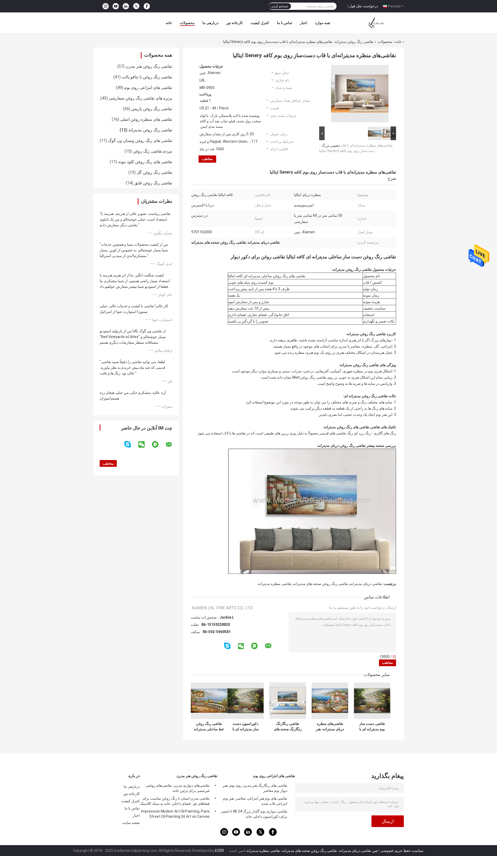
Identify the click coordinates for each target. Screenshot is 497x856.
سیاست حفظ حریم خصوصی (402, 851)
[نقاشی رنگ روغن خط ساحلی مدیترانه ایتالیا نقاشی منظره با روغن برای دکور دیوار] (209, 700)
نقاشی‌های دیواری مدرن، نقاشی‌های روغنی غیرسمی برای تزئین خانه (178, 788)
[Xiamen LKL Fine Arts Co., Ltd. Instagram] (105, 6)
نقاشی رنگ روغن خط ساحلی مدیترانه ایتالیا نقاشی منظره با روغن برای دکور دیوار (209, 726)
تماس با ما (284, 23)
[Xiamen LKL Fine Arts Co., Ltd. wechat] (144, 444)
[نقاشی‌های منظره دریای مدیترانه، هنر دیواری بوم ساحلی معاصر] (330, 700)
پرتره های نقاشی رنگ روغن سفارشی (140, 98)
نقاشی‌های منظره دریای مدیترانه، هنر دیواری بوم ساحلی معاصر (330, 726)
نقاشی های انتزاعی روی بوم (148, 87)
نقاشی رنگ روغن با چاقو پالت (147, 76)
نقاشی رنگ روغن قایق (153, 183)
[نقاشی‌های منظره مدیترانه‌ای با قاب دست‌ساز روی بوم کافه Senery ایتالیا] (360, 94)
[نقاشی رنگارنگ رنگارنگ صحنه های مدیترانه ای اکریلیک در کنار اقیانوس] (287, 700)
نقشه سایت (131, 823)
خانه (169, 23)
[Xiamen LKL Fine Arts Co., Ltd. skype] (130, 444)
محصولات (187, 23)
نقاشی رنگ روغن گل (154, 172)
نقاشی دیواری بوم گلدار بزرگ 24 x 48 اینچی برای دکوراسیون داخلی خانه (254, 814)
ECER (219, 851)
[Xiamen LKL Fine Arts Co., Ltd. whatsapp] (158, 444)
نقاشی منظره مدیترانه (274, 584)
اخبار (303, 23)
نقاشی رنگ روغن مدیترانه (354, 42)
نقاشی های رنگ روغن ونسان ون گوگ (140, 140)
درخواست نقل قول (363, 6)
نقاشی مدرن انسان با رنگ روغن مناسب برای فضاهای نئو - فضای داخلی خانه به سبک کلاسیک (175, 801)
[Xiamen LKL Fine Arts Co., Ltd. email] (172, 444)
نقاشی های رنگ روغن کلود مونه (145, 161)
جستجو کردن (279, 6)
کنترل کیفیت (260, 23)
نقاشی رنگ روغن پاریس (151, 108)
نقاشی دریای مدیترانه (366, 584)
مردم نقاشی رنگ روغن (152, 151)
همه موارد (322, 23)
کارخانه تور (234, 23)
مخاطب (207, 159)
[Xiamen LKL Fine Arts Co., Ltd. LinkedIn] (125, 6)
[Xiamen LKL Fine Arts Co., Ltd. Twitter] (136, 6)
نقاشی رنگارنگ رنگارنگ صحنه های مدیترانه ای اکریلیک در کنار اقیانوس (287, 726)
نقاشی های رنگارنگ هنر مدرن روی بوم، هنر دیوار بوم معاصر (255, 788)
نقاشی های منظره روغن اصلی (146, 119)
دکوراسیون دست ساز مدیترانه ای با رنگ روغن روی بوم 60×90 (245, 726)
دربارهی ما (210, 23)
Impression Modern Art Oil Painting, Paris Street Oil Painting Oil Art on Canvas (175, 814)
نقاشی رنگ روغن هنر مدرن (149, 66)
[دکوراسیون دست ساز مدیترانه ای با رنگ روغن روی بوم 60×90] (245, 700)
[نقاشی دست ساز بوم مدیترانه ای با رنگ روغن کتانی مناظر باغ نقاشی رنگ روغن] (372, 700)
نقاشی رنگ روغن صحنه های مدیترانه (320, 584)
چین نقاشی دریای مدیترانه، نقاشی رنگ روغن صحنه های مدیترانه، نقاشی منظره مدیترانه (312, 851)
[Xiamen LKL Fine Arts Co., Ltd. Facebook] (146, 6)
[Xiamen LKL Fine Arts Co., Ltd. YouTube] (115, 6)
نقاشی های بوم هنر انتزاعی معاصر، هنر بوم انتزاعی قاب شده (255, 801)
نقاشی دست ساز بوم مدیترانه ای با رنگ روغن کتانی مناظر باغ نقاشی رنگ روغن (372, 726)
